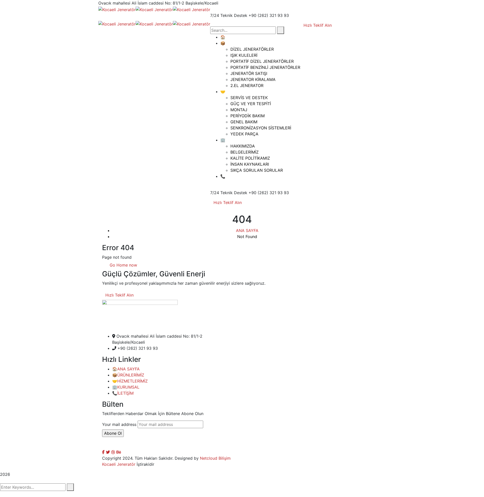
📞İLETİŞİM (123, 393)
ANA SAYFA (247, 230)
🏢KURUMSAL (125, 387)
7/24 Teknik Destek (228, 15)
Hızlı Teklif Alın (228, 202)
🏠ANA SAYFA (126, 368)
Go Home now (122, 265)
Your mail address (119, 424)
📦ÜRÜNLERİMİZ (128, 374)
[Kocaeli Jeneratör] (117, 9)
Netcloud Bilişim (215, 458)
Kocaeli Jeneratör (118, 464)
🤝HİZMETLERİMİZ (130, 381)
